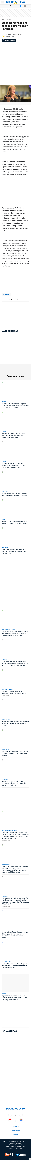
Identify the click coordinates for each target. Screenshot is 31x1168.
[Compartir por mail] (25, 6)
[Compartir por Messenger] (20, 6)
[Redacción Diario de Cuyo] (3, 35)
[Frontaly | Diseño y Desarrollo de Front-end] (9, 1154)
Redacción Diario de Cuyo (15, 34)
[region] (15, 13)
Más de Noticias (10, 331)
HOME (3, 19)
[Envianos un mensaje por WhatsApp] (15, 1119)
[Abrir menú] (2, 2)
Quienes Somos (15, 1130)
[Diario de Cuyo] (15, 2)
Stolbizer (6, 294)
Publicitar (15, 1134)
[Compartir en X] (10, 6)
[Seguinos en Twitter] (15, 1115)
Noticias (9, 19)
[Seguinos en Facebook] (10, 1115)
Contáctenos (15, 1126)
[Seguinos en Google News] (21, 1119)
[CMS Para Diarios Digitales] (21, 1155)
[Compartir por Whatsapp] (15, 6)
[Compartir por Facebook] (6, 6)
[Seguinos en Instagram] (21, 1115)
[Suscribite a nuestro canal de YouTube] (10, 1119)
